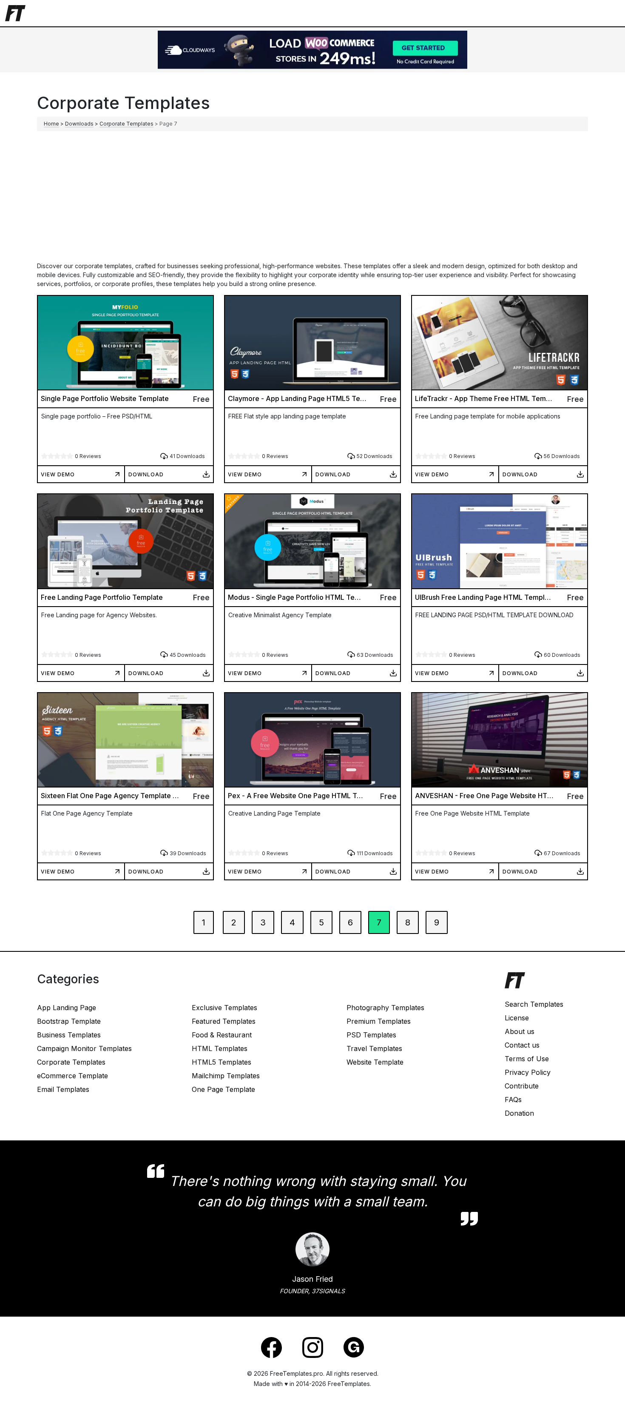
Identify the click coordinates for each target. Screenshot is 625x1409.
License (517, 1018)
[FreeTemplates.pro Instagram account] (312, 1347)
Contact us (522, 1045)
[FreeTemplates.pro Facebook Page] (271, 1347)
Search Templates (534, 1004)
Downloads (79, 123)
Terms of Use (527, 1058)
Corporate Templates (126, 123)
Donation (519, 1113)
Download (146, 474)
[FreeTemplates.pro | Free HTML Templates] (15, 12)
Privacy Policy (528, 1072)
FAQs (513, 1099)
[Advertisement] (312, 197)
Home (51, 123)
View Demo (58, 474)
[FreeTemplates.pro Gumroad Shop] (354, 1347)
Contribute (522, 1086)
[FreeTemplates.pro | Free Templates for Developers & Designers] (546, 984)
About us (519, 1031)
